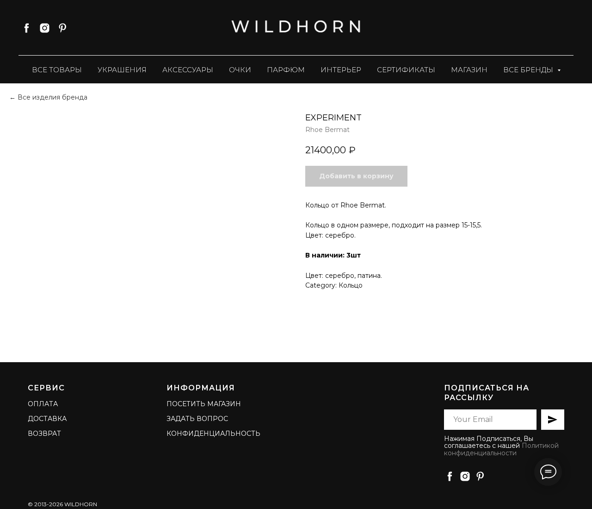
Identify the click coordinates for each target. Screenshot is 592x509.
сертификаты (406, 69)
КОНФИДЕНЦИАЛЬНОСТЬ (213, 433)
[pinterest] (62, 28)
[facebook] (26, 28)
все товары (57, 69)
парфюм (286, 69)
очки (240, 69)
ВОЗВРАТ (44, 433)
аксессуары (187, 69)
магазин (469, 69)
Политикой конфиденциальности (501, 449)
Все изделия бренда (52, 97)
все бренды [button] (529, 69)
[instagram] (44, 28)
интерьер (341, 69)
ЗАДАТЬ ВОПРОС (197, 419)
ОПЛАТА (43, 404)
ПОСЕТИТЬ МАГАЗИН (203, 404)
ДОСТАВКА (47, 419)
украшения (122, 69)
